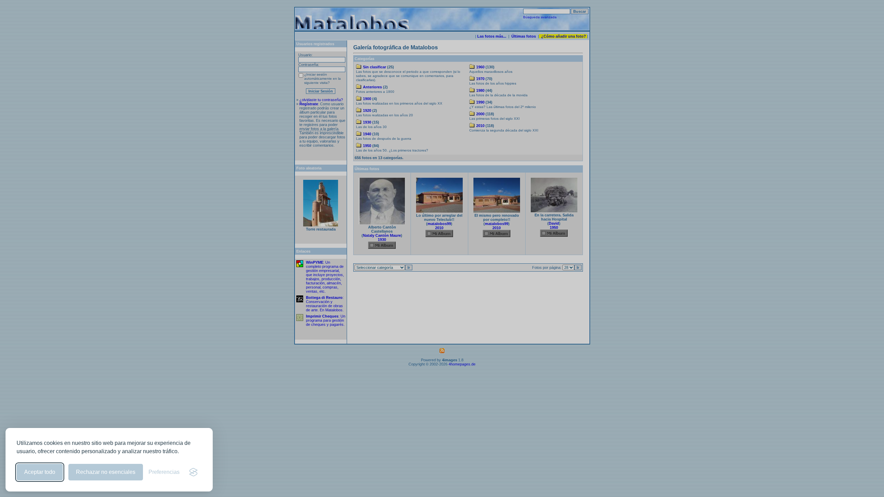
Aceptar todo (39, 472)
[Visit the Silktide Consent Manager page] (193, 472)
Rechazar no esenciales (105, 472)
